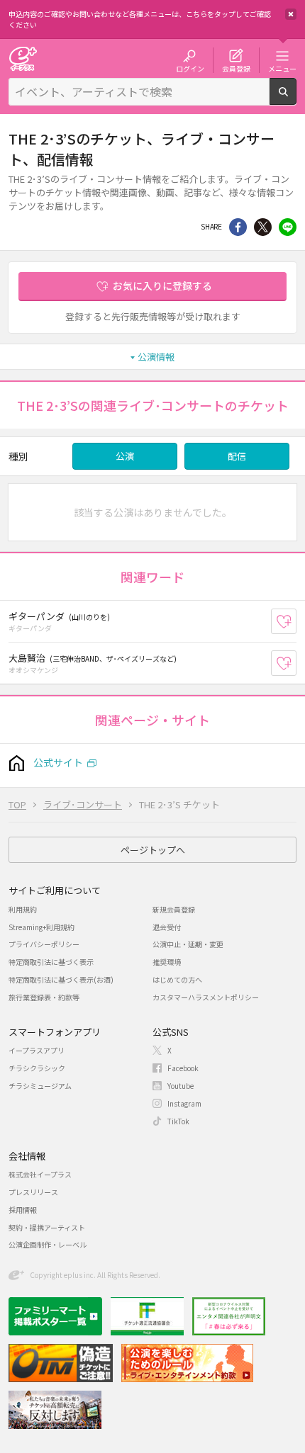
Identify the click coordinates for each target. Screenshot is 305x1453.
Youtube (180, 1085)
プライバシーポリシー (44, 944)
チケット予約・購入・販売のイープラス (23, 58)
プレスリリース (33, 1192)
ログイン (190, 68)
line (287, 227)
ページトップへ (153, 849)
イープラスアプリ (37, 1050)
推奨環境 (166, 961)
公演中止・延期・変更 (187, 944)
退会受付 (166, 927)
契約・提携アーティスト (47, 1227)
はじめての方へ (177, 979)
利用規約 (23, 909)
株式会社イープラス (40, 1174)
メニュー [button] (282, 68)
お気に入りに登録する (162, 285)
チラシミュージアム (40, 1085)
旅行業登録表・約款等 (44, 997)
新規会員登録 (173, 909)
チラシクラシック (37, 1068)
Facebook (183, 1068)
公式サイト (58, 762)
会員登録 (236, 68)
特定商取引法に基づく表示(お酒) (61, 979)
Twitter (263, 227)
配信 (237, 456)
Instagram (184, 1103)
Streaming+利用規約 (41, 927)
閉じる (290, 14)
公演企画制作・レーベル (48, 1244)
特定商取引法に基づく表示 (51, 961)
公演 (125, 456)
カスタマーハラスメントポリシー (205, 997)
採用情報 (23, 1209)
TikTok (178, 1121)
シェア (238, 227)
